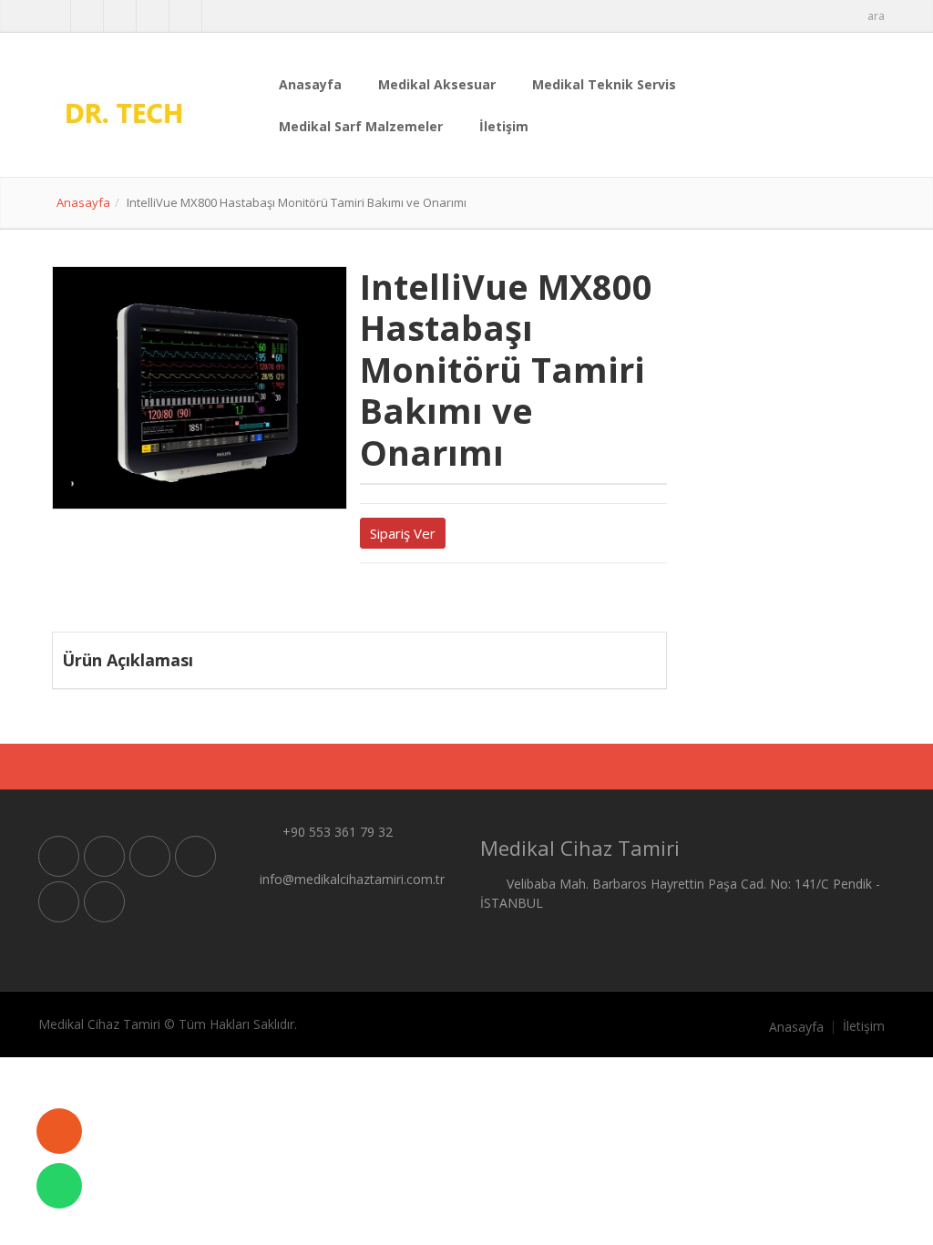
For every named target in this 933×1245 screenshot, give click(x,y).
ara (876, 16)
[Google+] (396, 596)
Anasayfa (310, 84)
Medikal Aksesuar (437, 84)
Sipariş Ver (403, 533)
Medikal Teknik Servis (604, 84)
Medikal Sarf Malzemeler (361, 126)
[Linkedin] (411, 596)
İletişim (503, 126)
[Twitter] (365, 596)
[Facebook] (380, 596)
